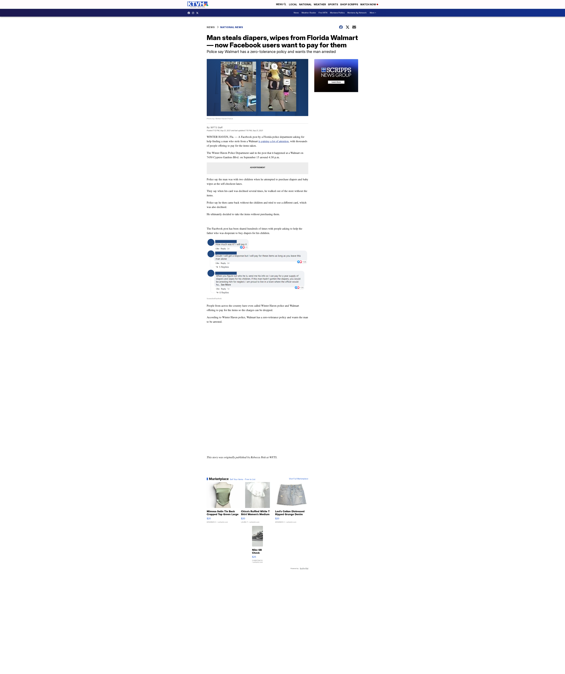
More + (373, 12)
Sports (333, 4)
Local (293, 4)
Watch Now (368, 4)
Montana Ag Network (357, 12)
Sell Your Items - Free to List (242, 479)
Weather (320, 4)
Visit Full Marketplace (298, 479)
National (305, 4)
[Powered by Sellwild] (304, 569)
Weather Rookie (308, 12)
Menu (280, 4)
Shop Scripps (349, 4)
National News (231, 27)
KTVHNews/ (189, 13)
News (296, 12)
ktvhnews (194, 13)
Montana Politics (337, 12)
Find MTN (323, 12)
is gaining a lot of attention (274, 141)
